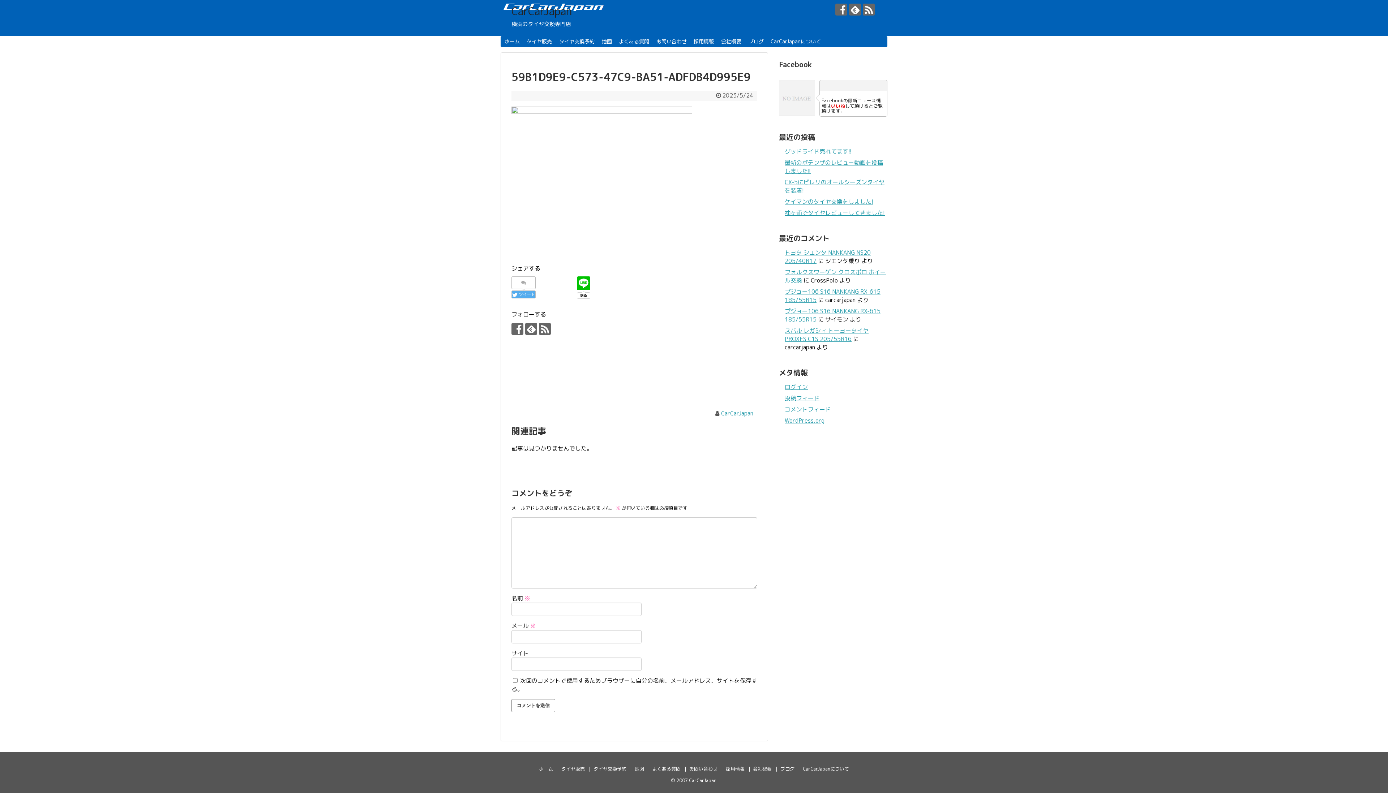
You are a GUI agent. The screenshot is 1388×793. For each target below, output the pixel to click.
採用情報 (704, 41)
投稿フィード (802, 398)
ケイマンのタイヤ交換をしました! (829, 202)
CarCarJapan (541, 11)
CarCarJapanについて (796, 41)
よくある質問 (634, 41)
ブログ (756, 41)
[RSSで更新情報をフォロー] (869, 10)
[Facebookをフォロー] (841, 10)
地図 (607, 41)
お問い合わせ (671, 41)
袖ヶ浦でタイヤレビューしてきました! (835, 213)
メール (523, 626)
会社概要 (731, 41)
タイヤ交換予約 (577, 41)
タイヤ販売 (539, 41)
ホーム (512, 41)
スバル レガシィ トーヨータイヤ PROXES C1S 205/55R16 (827, 335)
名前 (520, 598)
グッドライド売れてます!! (818, 151)
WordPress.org (804, 420)
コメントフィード (808, 409)
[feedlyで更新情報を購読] (855, 10)
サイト (520, 653)
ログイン (796, 387)
